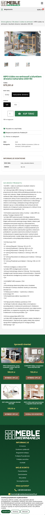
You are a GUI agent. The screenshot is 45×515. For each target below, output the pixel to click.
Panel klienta (22, 471)
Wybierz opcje (11, 378)
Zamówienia (22, 474)
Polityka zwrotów (23, 459)
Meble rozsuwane (27, 144)
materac (5, 100)
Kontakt (22, 463)
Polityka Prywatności (22, 456)
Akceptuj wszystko (6, 511)
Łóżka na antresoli (26, 22)
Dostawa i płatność (22, 449)
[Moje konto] (2, 9)
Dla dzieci (15, 22)
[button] (40, 32)
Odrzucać (25, 511)
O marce (22, 446)
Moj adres (22, 478)
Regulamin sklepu (22, 453)
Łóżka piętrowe (26, 146)
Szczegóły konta (22, 481)
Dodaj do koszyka (34, 414)
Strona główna (6, 22)
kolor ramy (6, 90)
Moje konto (8, 9)
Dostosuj (15, 511)
